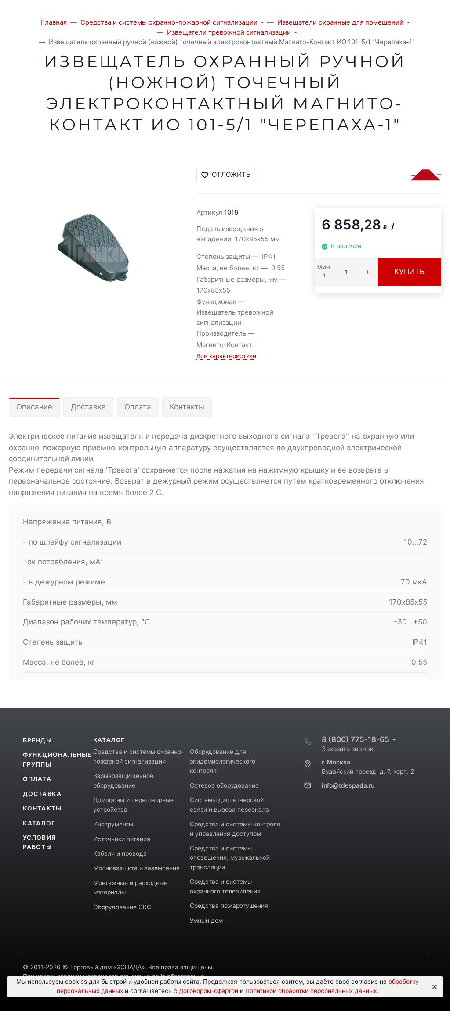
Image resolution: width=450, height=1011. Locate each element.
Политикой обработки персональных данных (311, 990)
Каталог (39, 823)
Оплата (137, 406)
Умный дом (206, 920)
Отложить (231, 174)
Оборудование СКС (122, 907)
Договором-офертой (208, 990)
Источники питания (121, 838)
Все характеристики (226, 355)
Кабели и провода (120, 853)
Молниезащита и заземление (136, 867)
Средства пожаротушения (229, 905)
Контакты (187, 406)
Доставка (88, 406)
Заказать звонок (348, 749)
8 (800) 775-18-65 (355, 739)
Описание (34, 406)
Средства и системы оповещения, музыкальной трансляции (230, 858)
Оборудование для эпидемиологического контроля (222, 761)
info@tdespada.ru (348, 785)
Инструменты (113, 824)
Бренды (37, 740)
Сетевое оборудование (224, 785)
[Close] (433, 987)
